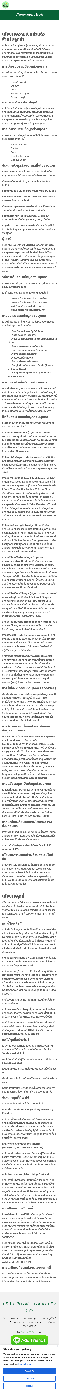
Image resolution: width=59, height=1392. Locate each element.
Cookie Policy (24, 1364)
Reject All (29, 1386)
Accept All (29, 1371)
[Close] (57, 1346)
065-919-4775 (29, 1332)
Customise (29, 1378)
